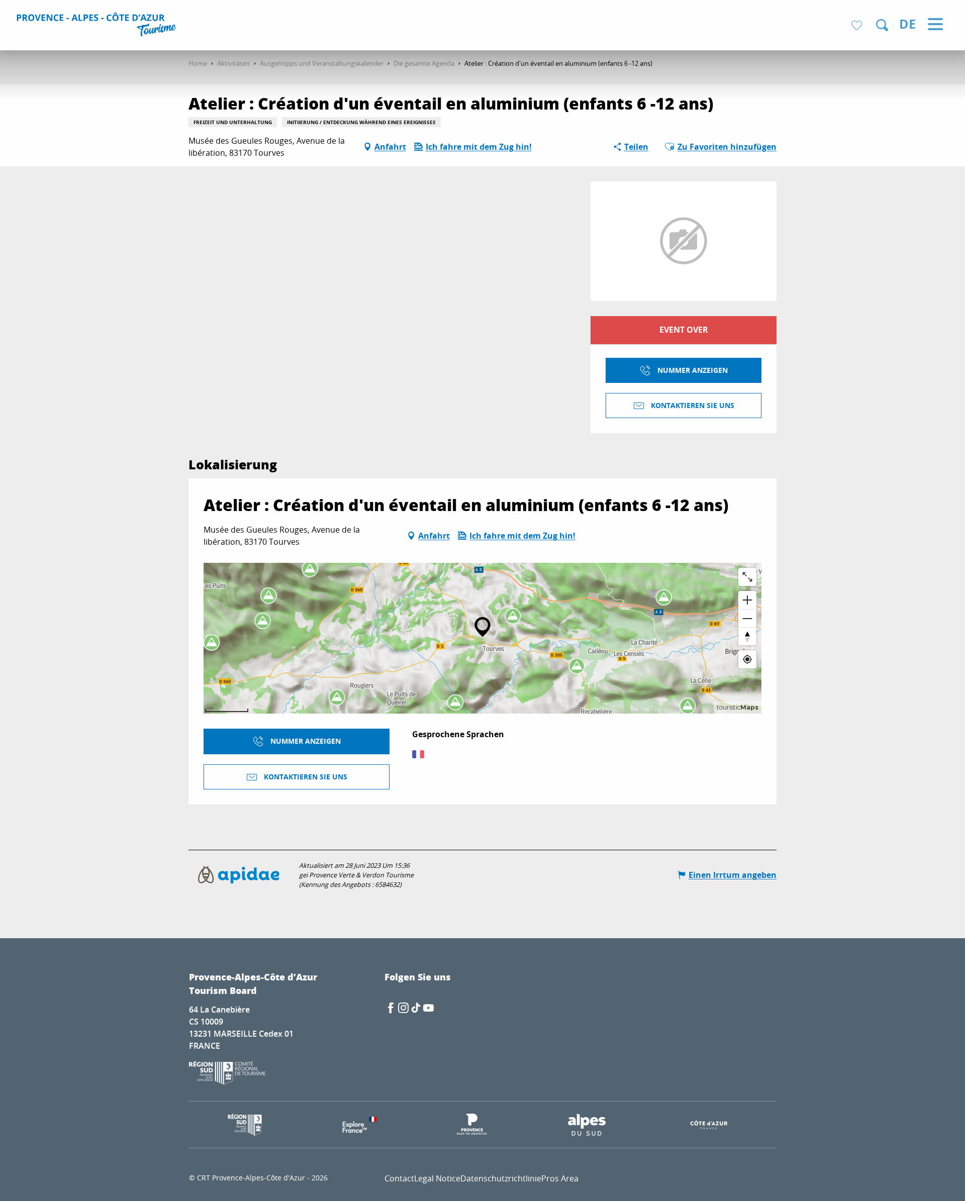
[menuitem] (97, 26)
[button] (882, 25)
